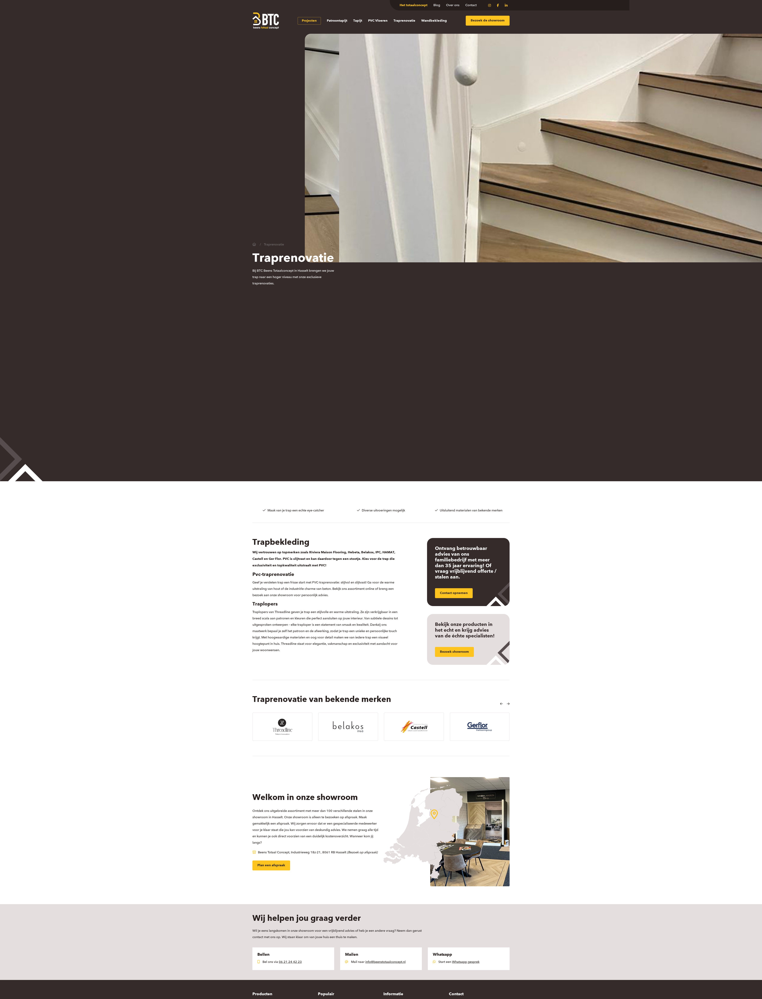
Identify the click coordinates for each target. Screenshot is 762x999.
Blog (436, 5)
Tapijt (357, 20)
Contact (471, 5)
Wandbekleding (434, 20)
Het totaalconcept (413, 5)
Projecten (309, 20)
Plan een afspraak (271, 865)
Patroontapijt (337, 20)
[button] (501, 704)
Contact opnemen (454, 593)
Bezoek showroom (454, 651)
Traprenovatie (404, 20)
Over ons (452, 5)
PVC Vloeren (378, 20)
